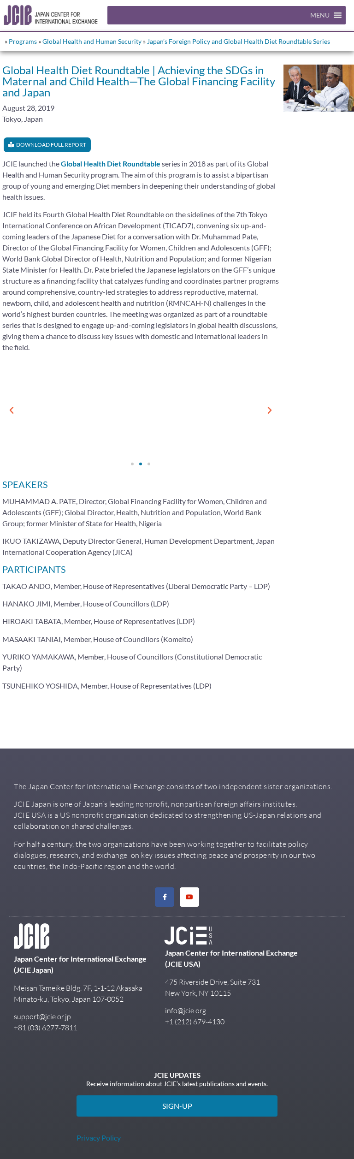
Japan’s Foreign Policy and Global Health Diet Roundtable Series (238, 41)
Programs (23, 41)
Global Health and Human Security (92, 41)
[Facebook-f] (164, 897)
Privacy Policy (99, 1137)
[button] (320, 15)
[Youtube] (189, 897)
